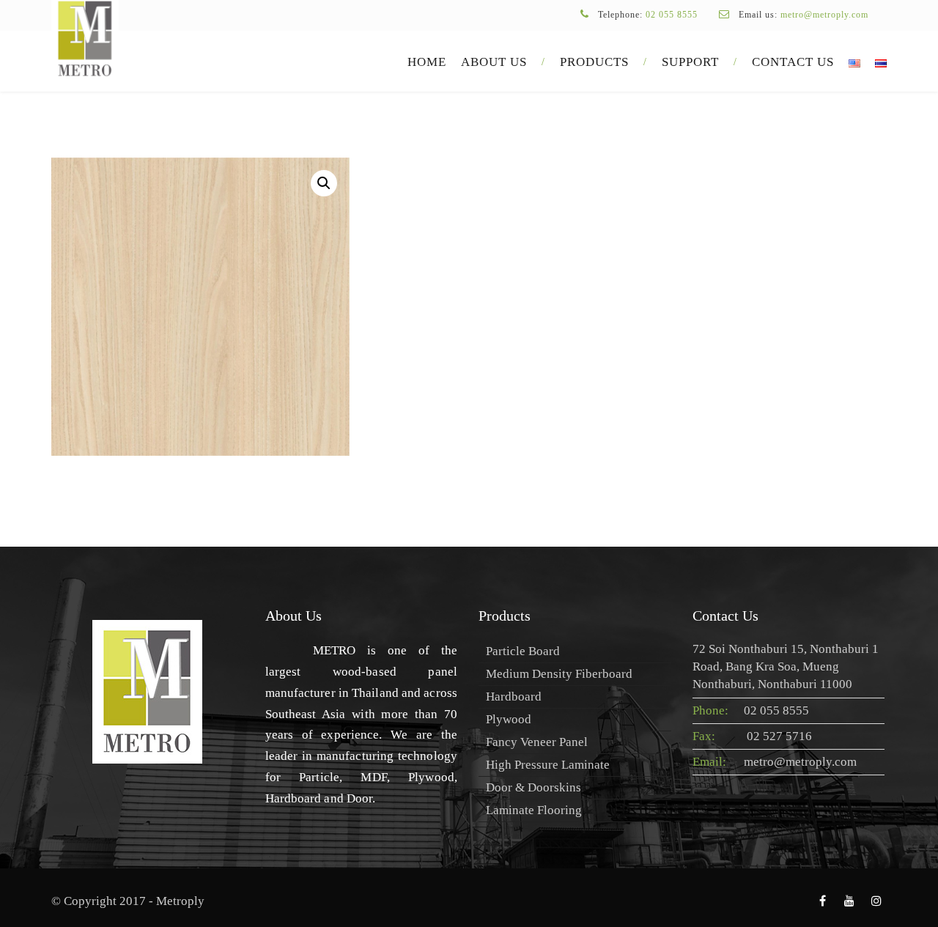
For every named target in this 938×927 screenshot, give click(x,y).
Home (426, 62)
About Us (494, 62)
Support (690, 62)
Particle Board (523, 651)
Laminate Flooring (534, 810)
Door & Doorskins (533, 787)
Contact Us (793, 62)
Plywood (508, 719)
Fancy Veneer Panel (537, 742)
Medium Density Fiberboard (559, 674)
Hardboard (514, 696)
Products (594, 62)
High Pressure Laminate (548, 765)
